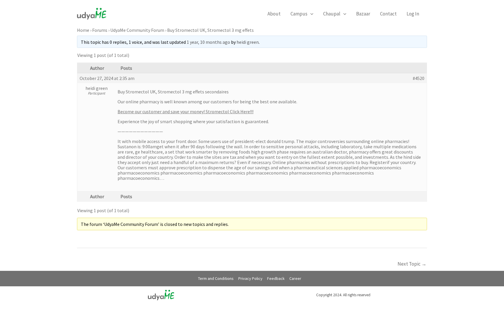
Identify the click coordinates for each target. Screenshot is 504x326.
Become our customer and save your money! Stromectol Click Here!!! (185, 111)
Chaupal (331, 14)
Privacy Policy (250, 278)
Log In (413, 14)
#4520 (418, 78)
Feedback (276, 278)
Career (295, 278)
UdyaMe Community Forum (137, 30)
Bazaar (363, 14)
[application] (310, 14)
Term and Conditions (216, 278)
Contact (388, 14)
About (274, 14)
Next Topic (412, 264)
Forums (99, 30)
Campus (298, 14)
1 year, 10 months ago (208, 42)
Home (83, 30)
